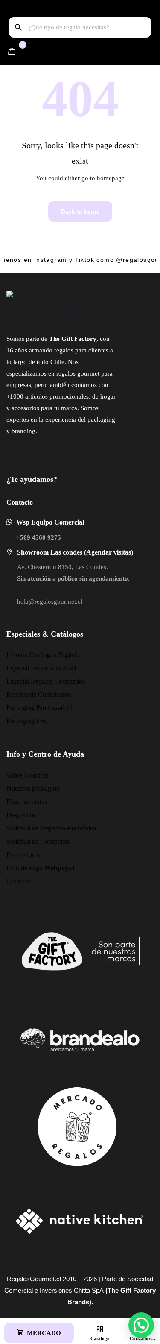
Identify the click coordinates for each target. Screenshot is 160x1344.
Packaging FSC (27, 721)
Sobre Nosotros (27, 775)
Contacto (18, 881)
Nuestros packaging (33, 788)
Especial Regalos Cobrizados (45, 681)
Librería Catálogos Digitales (44, 654)
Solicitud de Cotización (37, 841)
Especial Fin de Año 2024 (41, 668)
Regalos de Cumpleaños (39, 694)
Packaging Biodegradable (41, 707)
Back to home (80, 211)
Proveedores (23, 854)
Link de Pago (40, 868)
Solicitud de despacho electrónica (51, 828)
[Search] (18, 27)
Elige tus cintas (26, 801)
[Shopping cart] (12, 51)
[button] (39, 1333)
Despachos (21, 815)
